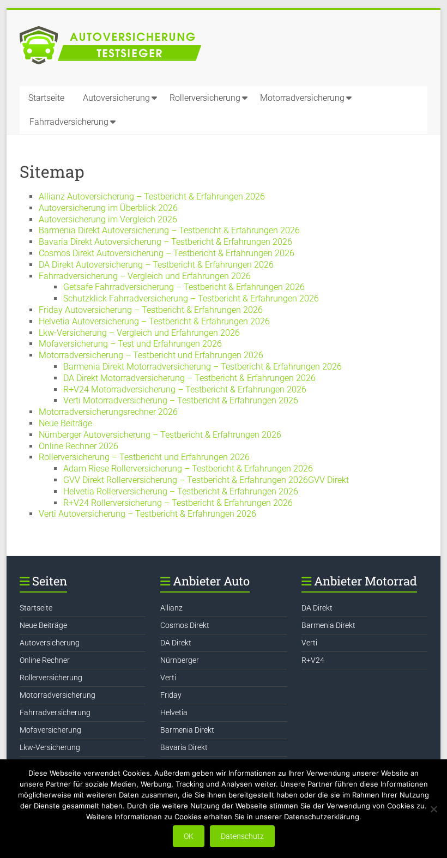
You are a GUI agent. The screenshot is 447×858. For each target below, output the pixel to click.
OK (189, 836)
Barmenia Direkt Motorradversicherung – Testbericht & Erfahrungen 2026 (202, 366)
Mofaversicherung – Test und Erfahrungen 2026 (130, 344)
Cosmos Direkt (184, 625)
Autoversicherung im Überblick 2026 (108, 208)
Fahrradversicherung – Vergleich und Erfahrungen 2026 (145, 276)
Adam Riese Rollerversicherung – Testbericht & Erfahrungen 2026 (188, 468)
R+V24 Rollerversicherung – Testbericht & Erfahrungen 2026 (178, 503)
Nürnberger (179, 660)
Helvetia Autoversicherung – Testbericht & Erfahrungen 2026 (154, 321)
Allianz (171, 607)
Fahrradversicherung (68, 122)
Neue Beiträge (65, 423)
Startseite (46, 98)
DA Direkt (175, 642)
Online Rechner (45, 660)
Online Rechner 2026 (78, 446)
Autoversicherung (116, 98)
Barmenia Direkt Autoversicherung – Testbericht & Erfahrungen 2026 (169, 230)
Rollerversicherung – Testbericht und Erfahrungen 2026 (144, 457)
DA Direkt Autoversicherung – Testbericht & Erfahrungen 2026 (156, 264)
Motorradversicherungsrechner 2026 (108, 412)
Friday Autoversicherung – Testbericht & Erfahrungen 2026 (151, 310)
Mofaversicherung (50, 730)
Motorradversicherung (302, 98)
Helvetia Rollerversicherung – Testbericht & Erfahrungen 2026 (180, 491)
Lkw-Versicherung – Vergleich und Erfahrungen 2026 (139, 333)
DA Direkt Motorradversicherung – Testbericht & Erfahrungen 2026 (189, 378)
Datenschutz (242, 836)
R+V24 (312, 660)
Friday (171, 695)
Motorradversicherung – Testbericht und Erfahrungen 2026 (151, 355)
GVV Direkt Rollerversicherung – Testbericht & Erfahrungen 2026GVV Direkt (206, 480)
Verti (168, 677)
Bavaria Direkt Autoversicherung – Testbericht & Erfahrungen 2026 (165, 242)
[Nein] (433, 808)
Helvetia (174, 712)
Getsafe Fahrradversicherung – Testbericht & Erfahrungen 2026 (184, 287)
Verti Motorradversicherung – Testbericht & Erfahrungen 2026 (180, 400)
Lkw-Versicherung (50, 747)
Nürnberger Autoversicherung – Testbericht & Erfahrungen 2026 (160, 435)
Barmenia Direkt (187, 730)
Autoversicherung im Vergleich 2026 (108, 219)
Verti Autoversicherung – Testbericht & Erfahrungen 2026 (147, 514)
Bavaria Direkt (184, 747)
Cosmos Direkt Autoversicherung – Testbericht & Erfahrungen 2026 (166, 253)
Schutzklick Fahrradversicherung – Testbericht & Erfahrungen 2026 (191, 298)
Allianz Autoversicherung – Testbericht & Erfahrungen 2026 (152, 196)
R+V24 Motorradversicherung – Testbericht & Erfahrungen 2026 (184, 389)
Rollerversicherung (205, 98)
